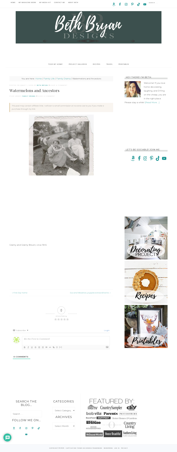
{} (57, 347)
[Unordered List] (43, 347)
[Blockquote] (46, 347)
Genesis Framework (94, 448)
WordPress (108, 448)
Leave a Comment (58, 85)
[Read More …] (152, 102)
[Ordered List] (39, 347)
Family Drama (28, 96)
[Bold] (24, 347)
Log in (117, 448)
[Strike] (35, 347)
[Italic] (28, 347)
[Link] (53, 347)
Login (106, 330)
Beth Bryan (88, 27)
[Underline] (32, 347)
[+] (60, 347)
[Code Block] (50, 347)
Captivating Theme (74, 448)
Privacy (124, 448)
